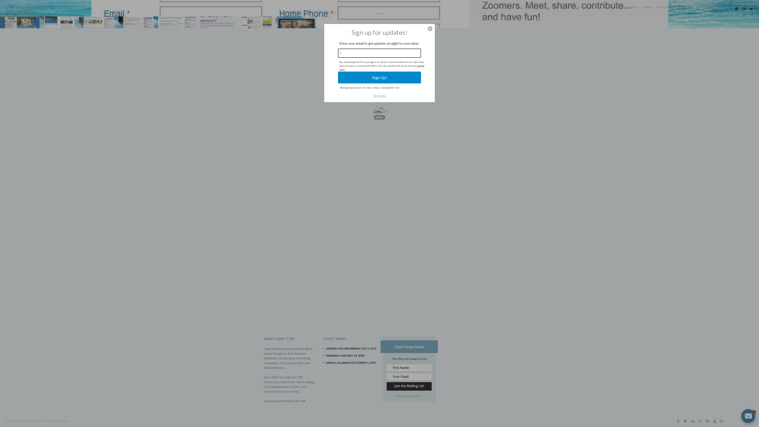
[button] (430, 28)
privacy (379, 117)
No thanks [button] (379, 95)
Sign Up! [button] (379, 77)
